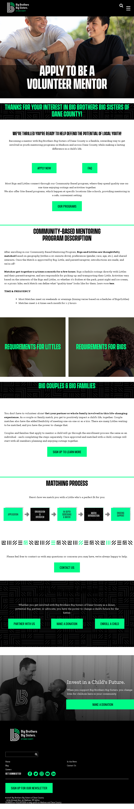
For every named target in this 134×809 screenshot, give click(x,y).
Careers (8, 769)
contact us (34, 556)
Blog (7, 765)
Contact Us (71, 765)
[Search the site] (121, 5)
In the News (72, 762)
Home (7, 762)
